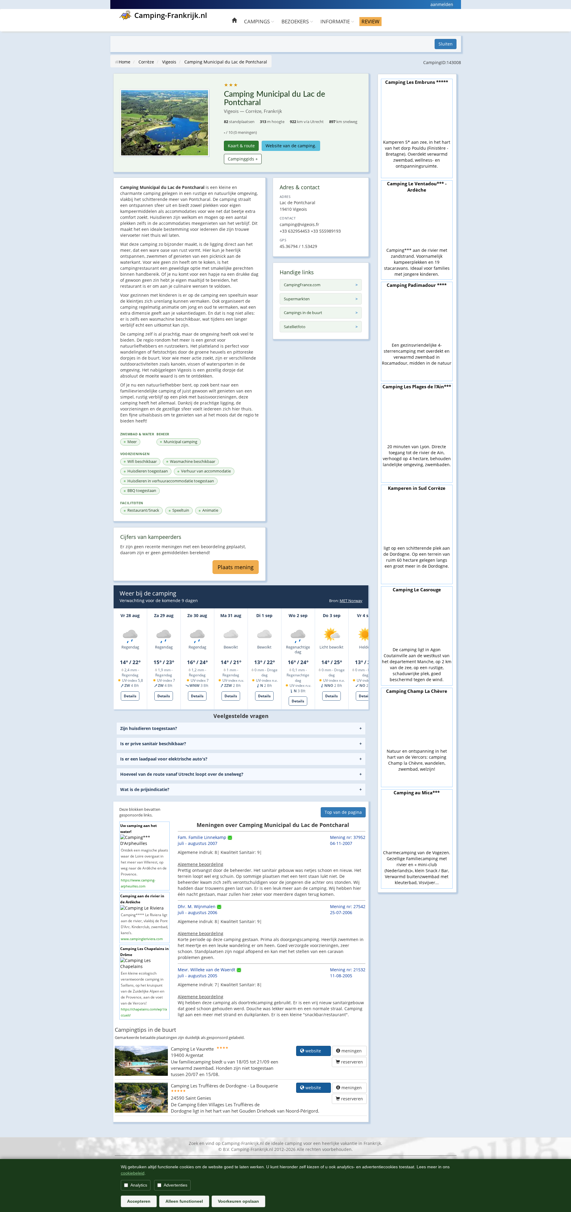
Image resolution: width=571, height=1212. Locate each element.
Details (130, 696)
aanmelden (441, 4)
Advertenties (175, 1185)
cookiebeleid (132, 1173)
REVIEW (370, 21)
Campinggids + (243, 159)
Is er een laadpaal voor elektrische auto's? (163, 759)
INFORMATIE (335, 21)
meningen (351, 1051)
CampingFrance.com (302, 284)
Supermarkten (297, 299)
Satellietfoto (294, 326)
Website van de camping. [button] (291, 146)
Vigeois (169, 62)
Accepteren (138, 1201)
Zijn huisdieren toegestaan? (148, 728)
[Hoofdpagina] (234, 21)
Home (124, 62)
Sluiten (446, 44)
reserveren (351, 1062)
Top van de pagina (343, 812)
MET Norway (351, 600)
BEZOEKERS (295, 21)
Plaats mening (236, 567)
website (315, 1051)
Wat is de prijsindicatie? (144, 789)
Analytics (138, 1185)
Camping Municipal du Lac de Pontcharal (225, 62)
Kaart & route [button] (241, 146)
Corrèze (146, 62)
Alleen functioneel (184, 1201)
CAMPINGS (257, 21)
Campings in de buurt (303, 312)
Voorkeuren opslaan (238, 1201)
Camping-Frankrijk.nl (170, 15)
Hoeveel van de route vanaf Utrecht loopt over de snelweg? (181, 774)
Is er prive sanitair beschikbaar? (153, 743)
